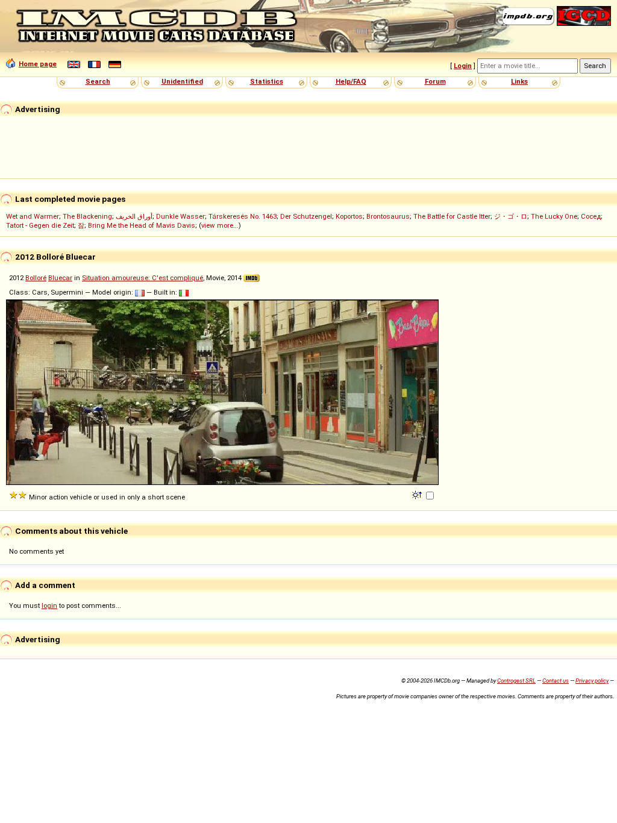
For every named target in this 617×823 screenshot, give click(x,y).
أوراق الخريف (134, 216)
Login (463, 65)
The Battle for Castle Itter (451, 216)
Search (98, 81)
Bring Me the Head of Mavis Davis (141, 225)
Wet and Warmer (32, 216)
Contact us (555, 680)
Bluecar (60, 278)
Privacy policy (592, 680)
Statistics (266, 81)
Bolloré (35, 278)
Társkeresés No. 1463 (242, 216)
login (49, 605)
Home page (38, 64)
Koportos (349, 216)
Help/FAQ (351, 81)
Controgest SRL (516, 680)
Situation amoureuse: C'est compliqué (142, 278)
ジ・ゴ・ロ (510, 216)
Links (519, 81)
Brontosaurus (388, 216)
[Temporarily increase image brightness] (418, 494)
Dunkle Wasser (180, 216)
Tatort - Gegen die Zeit (40, 225)
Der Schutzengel (306, 216)
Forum (435, 81)
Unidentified (182, 81)
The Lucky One (554, 216)
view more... (220, 225)
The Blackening (87, 216)
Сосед (591, 216)
